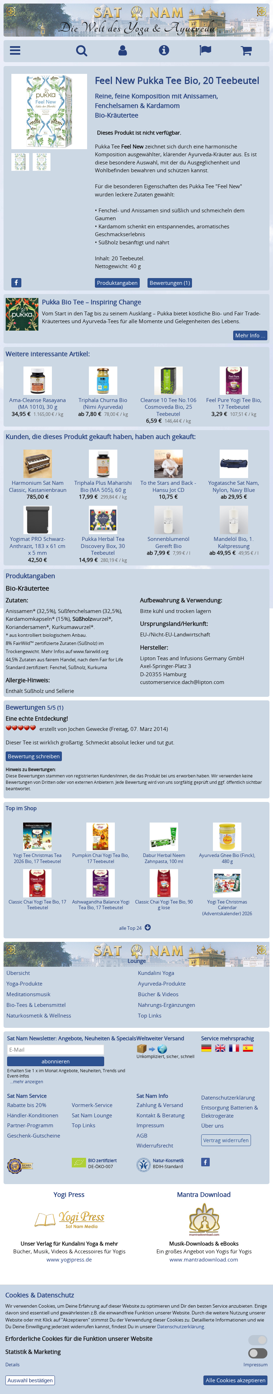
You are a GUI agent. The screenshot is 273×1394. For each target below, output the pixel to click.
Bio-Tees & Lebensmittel (36, 1004)
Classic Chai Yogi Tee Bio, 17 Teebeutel (37, 905)
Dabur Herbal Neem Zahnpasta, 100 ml (164, 858)
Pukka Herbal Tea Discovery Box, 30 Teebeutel (103, 545)
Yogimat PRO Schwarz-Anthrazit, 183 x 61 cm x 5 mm (37, 545)
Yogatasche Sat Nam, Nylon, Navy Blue (233, 486)
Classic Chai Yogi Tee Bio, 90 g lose (164, 905)
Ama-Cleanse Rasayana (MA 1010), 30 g (37, 403)
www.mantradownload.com (204, 1259)
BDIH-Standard (168, 1167)
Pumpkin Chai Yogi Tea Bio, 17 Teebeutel (100, 858)
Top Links (149, 1015)
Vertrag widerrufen (226, 1140)
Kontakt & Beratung (160, 1115)
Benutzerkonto (123, 51)
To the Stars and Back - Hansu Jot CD (168, 486)
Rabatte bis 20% (26, 1104)
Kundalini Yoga (156, 972)
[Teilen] (16, 282)
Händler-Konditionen (32, 1115)
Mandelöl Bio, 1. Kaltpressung (234, 542)
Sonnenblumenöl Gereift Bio (168, 542)
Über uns (212, 1125)
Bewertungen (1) (170, 282)
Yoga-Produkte (24, 983)
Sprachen (205, 51)
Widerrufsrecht (154, 1145)
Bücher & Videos (158, 994)
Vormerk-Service (92, 1104)
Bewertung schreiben (34, 756)
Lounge (137, 961)
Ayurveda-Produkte (162, 983)
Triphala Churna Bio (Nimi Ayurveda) (103, 403)
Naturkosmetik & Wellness (38, 1015)
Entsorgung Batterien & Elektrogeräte (229, 1111)
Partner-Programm (30, 1125)
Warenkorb (246, 51)
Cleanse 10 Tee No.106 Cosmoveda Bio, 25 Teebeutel (168, 406)
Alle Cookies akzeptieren (236, 1380)
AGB (142, 1135)
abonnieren (56, 1061)
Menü (33, 51)
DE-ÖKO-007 (100, 1167)
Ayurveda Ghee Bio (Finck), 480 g (227, 858)
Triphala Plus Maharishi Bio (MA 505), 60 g (103, 486)
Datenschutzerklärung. (181, 1326)
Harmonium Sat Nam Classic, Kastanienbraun (37, 486)
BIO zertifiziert (102, 1160)
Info (163, 51)
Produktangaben (117, 282)
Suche (81, 51)
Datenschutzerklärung (228, 1097)
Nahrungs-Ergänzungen (166, 1004)
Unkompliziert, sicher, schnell (165, 1056)
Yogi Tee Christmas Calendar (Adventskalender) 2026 (227, 908)
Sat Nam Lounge (92, 1115)
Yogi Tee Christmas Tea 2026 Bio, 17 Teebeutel (37, 858)
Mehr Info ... (250, 335)
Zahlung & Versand (159, 1104)
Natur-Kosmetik (168, 1160)
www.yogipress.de (69, 1259)
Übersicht (18, 972)
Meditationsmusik (28, 994)
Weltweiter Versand (160, 1038)
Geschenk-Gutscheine (33, 1135)
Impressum (150, 1125)
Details (12, 1364)
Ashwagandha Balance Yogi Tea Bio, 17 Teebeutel (100, 905)
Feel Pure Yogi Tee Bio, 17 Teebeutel (234, 403)
